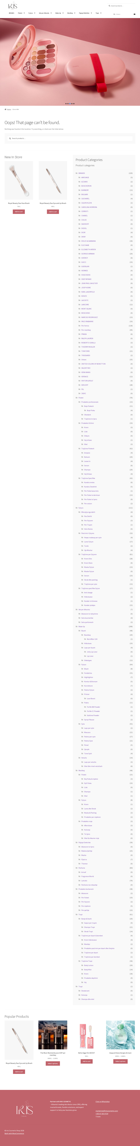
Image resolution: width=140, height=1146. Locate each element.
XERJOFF (84, 385)
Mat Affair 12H (92, 639)
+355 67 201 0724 (102, 1114)
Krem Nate (88, 563)
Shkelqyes (88, 660)
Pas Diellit (88, 516)
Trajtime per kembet (92, 957)
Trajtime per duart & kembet (92, 936)
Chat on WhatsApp (103, 1101)
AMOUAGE (85, 177)
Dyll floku (87, 783)
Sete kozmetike (87, 618)
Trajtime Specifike (88, 478)
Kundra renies (89, 482)
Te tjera (87, 834)
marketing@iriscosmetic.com (107, 1111)
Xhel (86, 444)
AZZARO (84, 182)
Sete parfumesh (87, 622)
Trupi (97, 13)
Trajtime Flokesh (87, 448)
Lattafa (84, 880)
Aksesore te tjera (87, 847)
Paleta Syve (88, 741)
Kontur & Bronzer (90, 681)
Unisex (83, 359)
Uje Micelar (88, 550)
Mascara (87, 732)
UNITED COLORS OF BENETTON (93, 364)
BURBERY (85, 190)
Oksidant (87, 415)
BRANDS (11, 13)
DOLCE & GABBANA (88, 241)
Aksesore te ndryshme (89, 614)
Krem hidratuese (90, 940)
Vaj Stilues (88, 474)
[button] (66, 103)
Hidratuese (88, 597)
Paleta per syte (89, 737)
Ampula (87, 453)
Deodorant (85, 991)
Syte (83, 724)
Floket (20, 13)
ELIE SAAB (85, 245)
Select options (53, 1063)
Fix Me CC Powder (93, 711)
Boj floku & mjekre (91, 779)
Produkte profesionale (89, 402)
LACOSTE (84, 300)
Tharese (84, 864)
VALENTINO (85, 368)
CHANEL (84, 215)
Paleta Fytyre (89, 690)
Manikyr (87, 944)
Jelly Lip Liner (92, 652)
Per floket (85, 897)
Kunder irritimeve (90, 601)
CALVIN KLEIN (86, 203)
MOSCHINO (85, 313)
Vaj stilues (88, 440)
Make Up (58, 13)
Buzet (83, 631)
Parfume (82, 868)
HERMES (84, 270)
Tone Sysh (88, 753)
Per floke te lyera (90, 499)
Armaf (83, 872)
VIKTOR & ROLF (87, 381)
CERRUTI (84, 211)
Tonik (86, 546)
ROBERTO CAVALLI (88, 343)
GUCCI (83, 262)
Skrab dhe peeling (91, 580)
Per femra (85, 326)
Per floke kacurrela (91, 491)
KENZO (84, 296)
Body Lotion (88, 965)
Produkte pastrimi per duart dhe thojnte (99, 948)
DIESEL (84, 228)
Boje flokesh (89, 406)
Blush (86, 669)
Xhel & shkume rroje (91, 838)
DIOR (83, 232)
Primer (86, 694)
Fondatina (88, 673)
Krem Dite (88, 559)
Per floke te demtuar (92, 495)
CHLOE (84, 220)
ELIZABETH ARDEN (88, 249)
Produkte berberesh (86, 889)
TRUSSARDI (85, 355)
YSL (82, 389)
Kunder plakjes (89, 605)
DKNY (83, 237)
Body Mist (88, 969)
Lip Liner (90, 656)
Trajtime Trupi (86, 961)
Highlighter (88, 677)
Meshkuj (70, 13)
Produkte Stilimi (87, 423)
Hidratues (88, 643)
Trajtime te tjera (90, 419)
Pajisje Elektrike (84, 13)
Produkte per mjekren (92, 817)
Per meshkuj (86, 330)
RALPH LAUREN (87, 338)
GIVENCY (84, 258)
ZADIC (83, 393)
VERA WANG (85, 372)
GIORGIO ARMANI (88, 254)
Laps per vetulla (90, 762)
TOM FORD (85, 351)
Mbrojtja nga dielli (88, 512)
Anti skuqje (88, 592)
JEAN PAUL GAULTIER (89, 283)
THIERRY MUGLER (88, 347)
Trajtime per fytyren (89, 554)
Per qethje (85, 910)
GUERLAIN (85, 266)
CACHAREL (85, 198)
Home (9, 109)
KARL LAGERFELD (88, 292)
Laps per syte (89, 728)
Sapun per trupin (90, 923)
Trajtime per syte (90, 584)
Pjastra (84, 859)
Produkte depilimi (91, 978)
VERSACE (84, 376)
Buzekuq (87, 635)
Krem (86, 427)
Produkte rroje (86, 821)
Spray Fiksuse (89, 720)
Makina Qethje (86, 851)
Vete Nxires (88, 529)
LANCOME (85, 304)
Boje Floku (91, 410)
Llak (85, 431)
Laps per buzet (89, 648)
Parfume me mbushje (89, 885)
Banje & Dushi (86, 919)
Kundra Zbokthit (90, 487)
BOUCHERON (86, 186)
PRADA (84, 334)
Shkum (86, 436)
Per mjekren (86, 906)
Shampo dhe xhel (87, 999)
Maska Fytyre (89, 567)
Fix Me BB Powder (93, 707)
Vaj (85, 982)
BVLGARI (84, 194)
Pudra (86, 703)
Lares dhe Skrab (90, 809)
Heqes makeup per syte (93, 537)
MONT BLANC (86, 309)
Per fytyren (85, 902)
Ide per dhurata (44, 13)
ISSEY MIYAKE (86, 279)
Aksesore (84, 893)
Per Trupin (88, 525)
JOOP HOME (86, 287)
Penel (86, 745)
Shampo (87, 470)
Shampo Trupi (89, 927)
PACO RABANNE (87, 321)
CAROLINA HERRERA (89, 207)
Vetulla (84, 758)
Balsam (87, 457)
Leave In (87, 461)
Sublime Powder (93, 715)
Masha (83, 855)
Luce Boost (91, 698)
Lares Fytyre (88, 542)
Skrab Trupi (88, 931)
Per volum (88, 503)
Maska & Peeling (90, 813)
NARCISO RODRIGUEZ (89, 317)
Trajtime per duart (91, 952)
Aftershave (88, 825)
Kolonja (87, 830)
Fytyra (31, 13)
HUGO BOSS (85, 275)
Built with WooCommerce (14, 1133)
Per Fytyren (88, 520)
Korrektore (88, 686)
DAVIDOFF (85, 224)
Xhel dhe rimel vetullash (93, 766)
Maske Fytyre (89, 571)
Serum (86, 465)
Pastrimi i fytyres (87, 533)
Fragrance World (87, 876)
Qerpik (86, 749)
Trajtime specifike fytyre (90, 588)
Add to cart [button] (19, 212)
